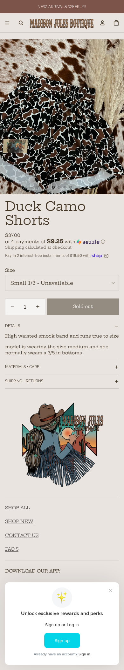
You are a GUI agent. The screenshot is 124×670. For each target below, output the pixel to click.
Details (12, 326)
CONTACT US (21, 535)
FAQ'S (11, 549)
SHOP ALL (17, 508)
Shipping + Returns (24, 381)
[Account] (102, 23)
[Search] (21, 23)
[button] (62, 241)
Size (10, 270)
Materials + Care (22, 367)
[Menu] (7, 23)
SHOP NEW (19, 522)
